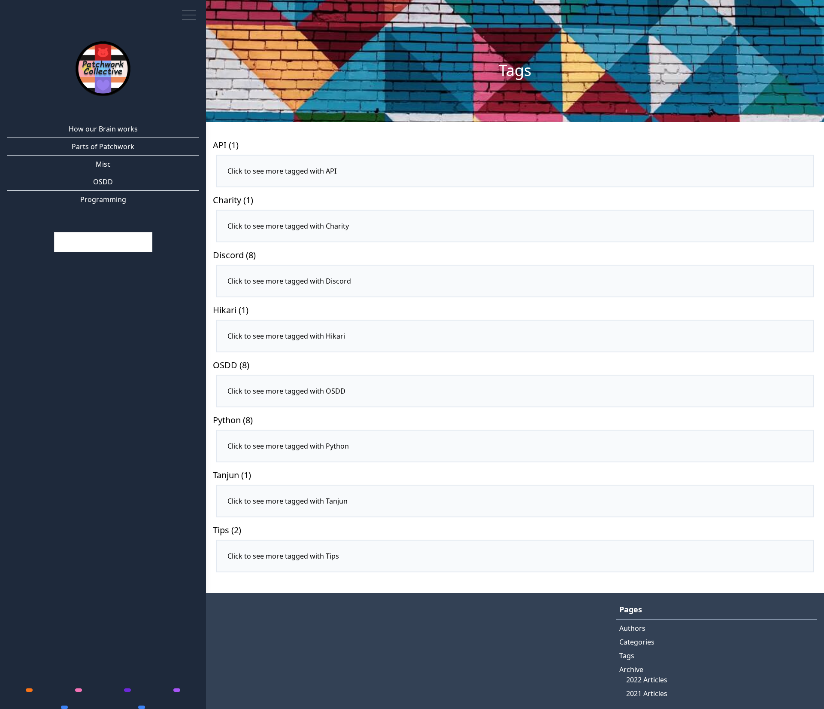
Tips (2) (227, 530)
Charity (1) (233, 200)
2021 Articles (646, 693)
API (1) (226, 145)
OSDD (103, 181)
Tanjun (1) (232, 475)
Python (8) (233, 420)
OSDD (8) (231, 365)
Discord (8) (234, 255)
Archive (631, 669)
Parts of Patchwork (103, 146)
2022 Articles (646, 680)
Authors (632, 628)
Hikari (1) (230, 310)
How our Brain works (103, 129)
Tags (626, 655)
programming (103, 199)
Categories (636, 642)
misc (103, 164)
